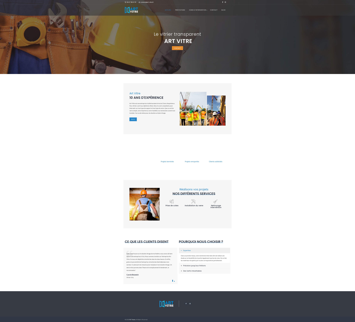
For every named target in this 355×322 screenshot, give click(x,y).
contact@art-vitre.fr (147, 2)
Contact (214, 10)
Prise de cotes (172, 205)
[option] (150, 265)
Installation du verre (194, 205)
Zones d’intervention (197, 10)
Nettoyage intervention (216, 206)
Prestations (180, 10)
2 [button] (174, 281)
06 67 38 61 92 (131, 2)
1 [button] (172, 281)
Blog (224, 10)
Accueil (168, 10)
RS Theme (132, 319)
